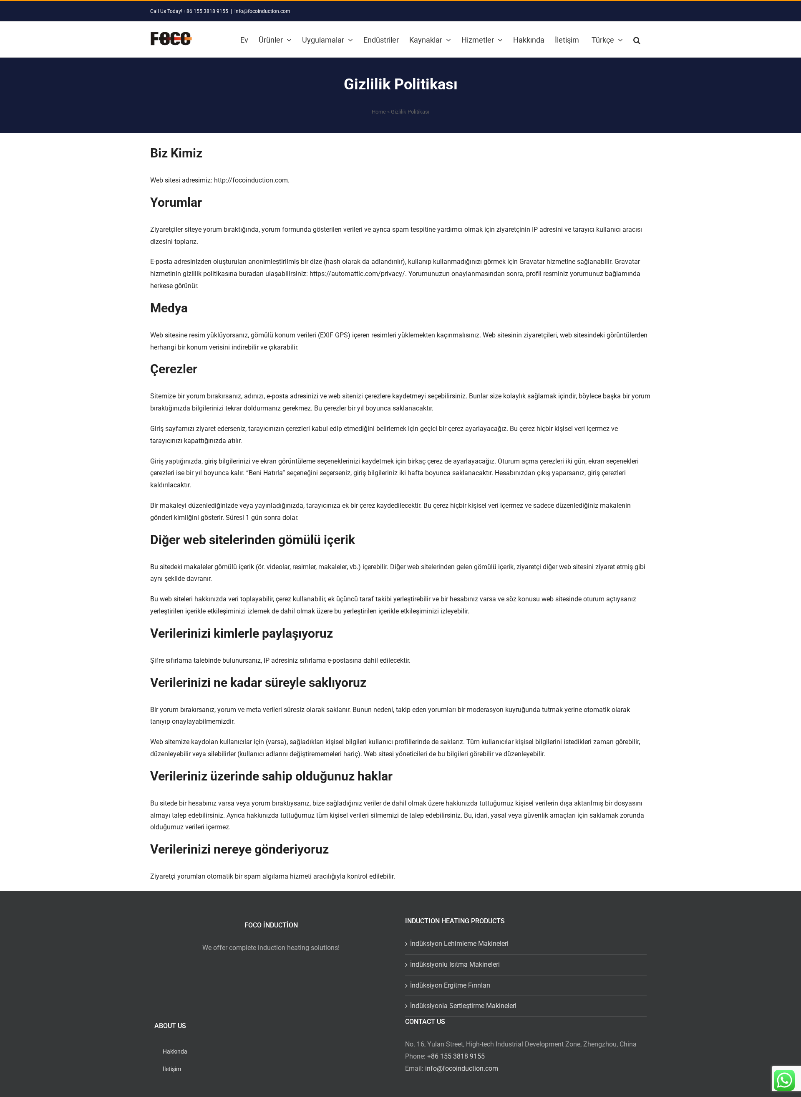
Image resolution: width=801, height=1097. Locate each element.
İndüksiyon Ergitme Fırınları (450, 985)
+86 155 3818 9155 (456, 1056)
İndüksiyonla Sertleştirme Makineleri (463, 1006)
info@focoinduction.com (262, 11)
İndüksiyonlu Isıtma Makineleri (455, 964)
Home (379, 112)
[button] (636, 39)
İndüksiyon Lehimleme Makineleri (459, 944)
